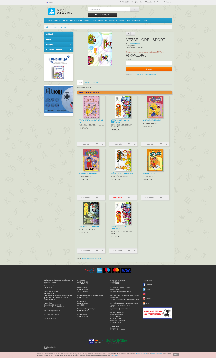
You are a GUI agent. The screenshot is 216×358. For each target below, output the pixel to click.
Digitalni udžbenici (76, 20)
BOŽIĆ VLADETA (135, 44)
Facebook (149, 284)
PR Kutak (57, 20)
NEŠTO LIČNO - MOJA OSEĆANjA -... (120, 121)
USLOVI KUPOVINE (50, 318)
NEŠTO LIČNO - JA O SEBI (89, 227)
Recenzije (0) (97, 82)
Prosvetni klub (136, 20)
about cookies (115, 356)
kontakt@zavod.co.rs (53, 311)
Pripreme (87, 20)
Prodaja (121, 20)
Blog (147, 303)
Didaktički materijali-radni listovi (91, 258)
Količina (128, 59)
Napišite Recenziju (150, 74)
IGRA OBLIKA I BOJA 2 (88, 173)
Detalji (87, 82)
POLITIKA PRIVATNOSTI (51, 314)
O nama (49, 20)
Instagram (149, 294)
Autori (128, 20)
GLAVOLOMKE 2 (149, 173)
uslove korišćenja (156, 354)
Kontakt (145, 20)
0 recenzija (140, 74)
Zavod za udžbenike (50, 347)
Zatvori (176, 354)
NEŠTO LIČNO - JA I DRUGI (122, 173)
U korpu (149, 69)
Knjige (94, 20)
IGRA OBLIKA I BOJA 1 (152, 120)
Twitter (148, 289)
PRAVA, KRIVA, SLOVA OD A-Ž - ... (91, 121)
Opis (80, 82)
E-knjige (100, 20)
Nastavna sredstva (111, 20)
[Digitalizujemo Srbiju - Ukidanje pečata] (157, 312)
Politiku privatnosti (141, 354)
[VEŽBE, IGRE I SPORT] (100, 49)
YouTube (148, 298)
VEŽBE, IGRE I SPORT (60, 27)
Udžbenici (65, 20)
